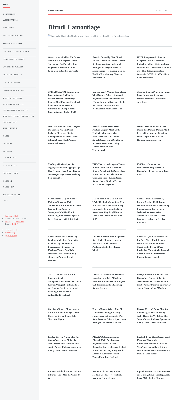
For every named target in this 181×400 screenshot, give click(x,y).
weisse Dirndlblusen (12, 43)
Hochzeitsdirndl (10, 128)
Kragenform (9, 28)
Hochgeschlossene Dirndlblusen (18, 116)
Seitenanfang (10, 232)
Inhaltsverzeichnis (11, 216)
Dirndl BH (7, 181)
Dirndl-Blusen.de (55, 10)
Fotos (5, 201)
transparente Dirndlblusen (16, 51)
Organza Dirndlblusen (13, 104)
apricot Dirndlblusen (13, 67)
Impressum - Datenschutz (14, 221)
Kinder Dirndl (9, 157)
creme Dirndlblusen (12, 75)
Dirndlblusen (9, 14)
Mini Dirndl (8, 152)
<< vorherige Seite (11, 230)
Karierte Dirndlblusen (13, 90)
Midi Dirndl (8, 144)
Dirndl (6, 136)
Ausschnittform (10, 20)
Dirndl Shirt (8, 187)
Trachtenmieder (10, 173)
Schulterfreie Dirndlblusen (16, 110)
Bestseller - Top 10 (11, 195)
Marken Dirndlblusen (13, 36)
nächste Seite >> (11, 235)
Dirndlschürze (10, 165)
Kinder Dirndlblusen (13, 98)
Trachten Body (10, 122)
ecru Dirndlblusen (12, 82)
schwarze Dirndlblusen (14, 59)
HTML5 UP (15, 224)
